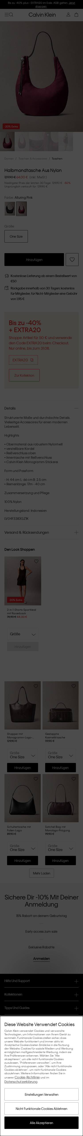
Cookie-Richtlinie (27, 1077)
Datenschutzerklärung (20, 1082)
